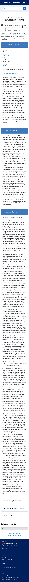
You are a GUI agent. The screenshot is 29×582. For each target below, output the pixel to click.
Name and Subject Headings (15, 508)
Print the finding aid (14, 533)
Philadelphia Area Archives (14, 2)
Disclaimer (4, 573)
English (4, 65)
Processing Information (13, 501)
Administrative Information (14, 516)
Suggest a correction (14, 535)
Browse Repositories (7, 555)
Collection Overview (12, 44)
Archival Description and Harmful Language (11, 579)
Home (3, 553)
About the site (5, 557)
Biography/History (12, 130)
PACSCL (3, 563)
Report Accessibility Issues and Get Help (10, 577)
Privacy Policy (5, 575)
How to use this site (7, 559)
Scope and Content (12, 212)
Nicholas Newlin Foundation (9, 73)
